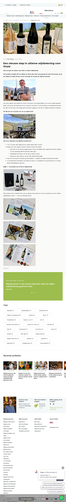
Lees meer (9, 289)
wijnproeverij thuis (13, 338)
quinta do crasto (33, 324)
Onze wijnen (55, 16)
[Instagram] (53, 404)
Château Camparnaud (14, 315)
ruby (9, 329)
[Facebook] (50, 404)
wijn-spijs (24, 334)
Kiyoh (40, 407)
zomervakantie (45, 343)
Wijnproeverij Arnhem (9, 486)
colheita (32, 315)
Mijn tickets (22, 426)
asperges (10, 310)
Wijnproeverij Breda (8, 447)
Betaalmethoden (8, 468)
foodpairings (11, 320)
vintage (10, 334)
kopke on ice (28, 320)
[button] (31, 292)
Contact (5, 472)
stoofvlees (39, 329)
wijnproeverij (40, 334)
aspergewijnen (26, 310)
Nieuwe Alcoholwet (13, 324)
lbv (42, 320)
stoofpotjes (23, 329)
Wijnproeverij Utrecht (9, 422)
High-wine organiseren (40, 426)
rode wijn (50, 324)
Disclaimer (6, 463)
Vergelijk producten (24, 431)
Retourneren (6, 470)
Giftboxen (36, 16)
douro (45, 315)
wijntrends (10, 343)
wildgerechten (27, 343)
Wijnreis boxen (11, 16)
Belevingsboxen (19, 16)
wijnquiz (30, 338)
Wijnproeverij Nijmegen (9, 484)
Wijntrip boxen (29, 16)
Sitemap (5, 474)
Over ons (5, 456)
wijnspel (44, 338)
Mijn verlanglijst (23, 428)
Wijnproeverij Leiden (8, 488)
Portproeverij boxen (45, 16)
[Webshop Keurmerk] (52, 423)
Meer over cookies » (41, 499)
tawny (53, 329)
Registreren (22, 422)
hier (8, 166)
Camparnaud (43, 310)
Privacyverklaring (8, 465)
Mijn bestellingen (23, 424)
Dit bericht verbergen (26, 499)
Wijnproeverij (6, 449)
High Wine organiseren (9, 481)
